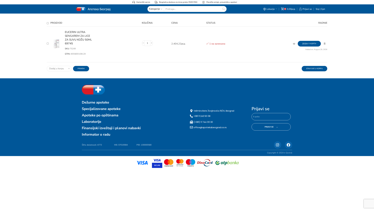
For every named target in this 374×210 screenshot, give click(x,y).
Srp (317, 8)
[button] (309, 44)
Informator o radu (96, 134)
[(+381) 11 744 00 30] (191, 122)
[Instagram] (277, 145)
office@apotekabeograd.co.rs (210, 127)
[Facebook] (288, 145)
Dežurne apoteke (95, 102)
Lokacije (270, 8)
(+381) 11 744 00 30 (203, 122)
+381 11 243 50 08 (202, 116)
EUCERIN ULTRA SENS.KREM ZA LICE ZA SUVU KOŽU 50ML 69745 (78, 37)
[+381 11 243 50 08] (191, 116)
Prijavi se (260, 109)
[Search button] (223, 9)
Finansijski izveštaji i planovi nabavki (111, 128)
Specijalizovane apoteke (101, 108)
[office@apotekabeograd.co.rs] (191, 127)
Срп (323, 8)
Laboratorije (91, 121)
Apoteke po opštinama (100, 115)
